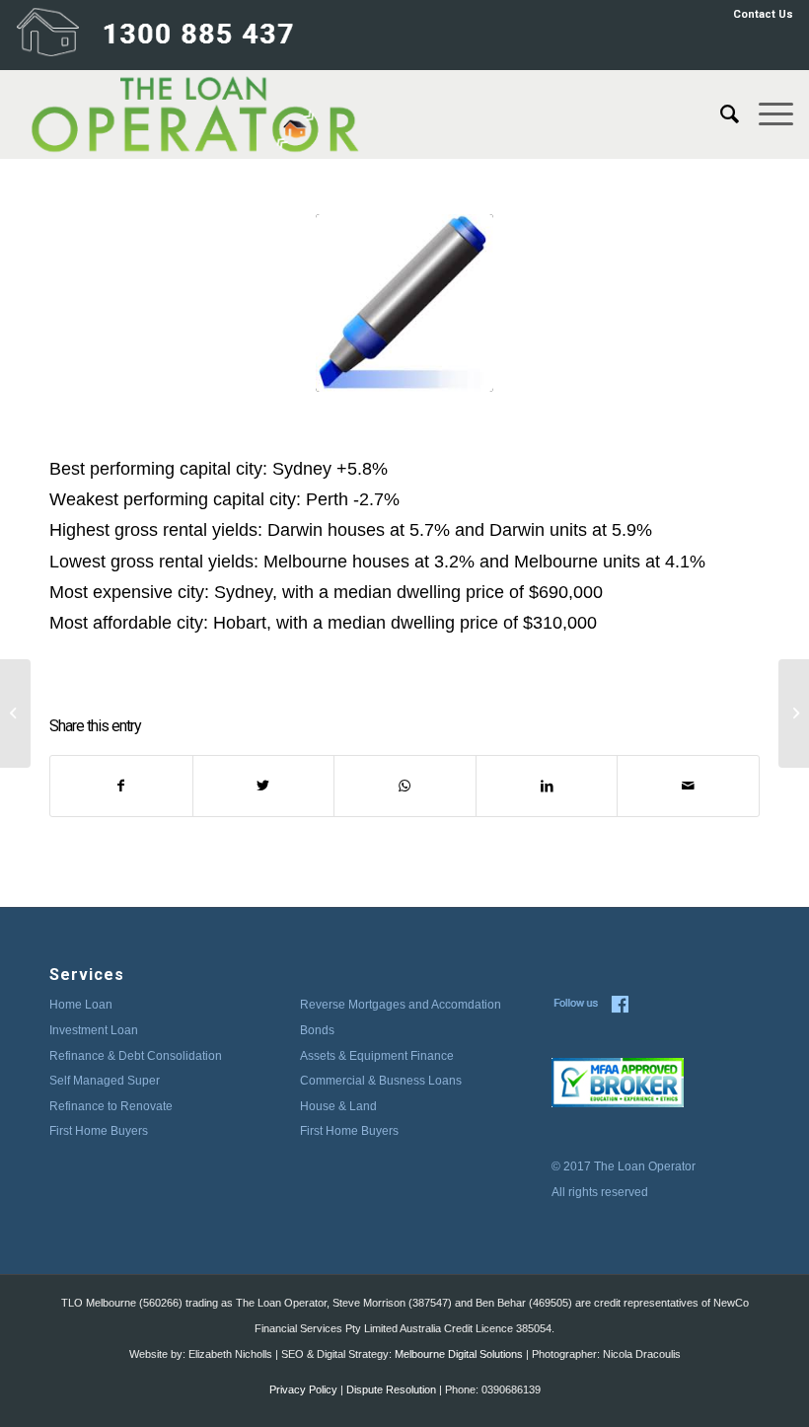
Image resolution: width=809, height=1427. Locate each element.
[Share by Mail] (688, 786)
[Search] (719, 114)
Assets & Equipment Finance (377, 1056)
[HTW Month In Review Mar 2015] (15, 713)
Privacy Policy (303, 1389)
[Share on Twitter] (263, 786)
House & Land (338, 1106)
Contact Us (763, 14)
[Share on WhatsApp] (405, 786)
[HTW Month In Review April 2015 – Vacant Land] (793, 713)
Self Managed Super (104, 1081)
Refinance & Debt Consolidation (135, 1056)
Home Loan (80, 1005)
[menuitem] (758, 15)
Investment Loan (93, 1030)
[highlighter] (404, 303)
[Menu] (766, 114)
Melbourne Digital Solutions (459, 1354)
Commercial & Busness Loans (381, 1081)
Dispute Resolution (391, 1389)
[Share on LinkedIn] (547, 786)
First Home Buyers (98, 1131)
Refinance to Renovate (111, 1106)
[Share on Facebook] (121, 786)
